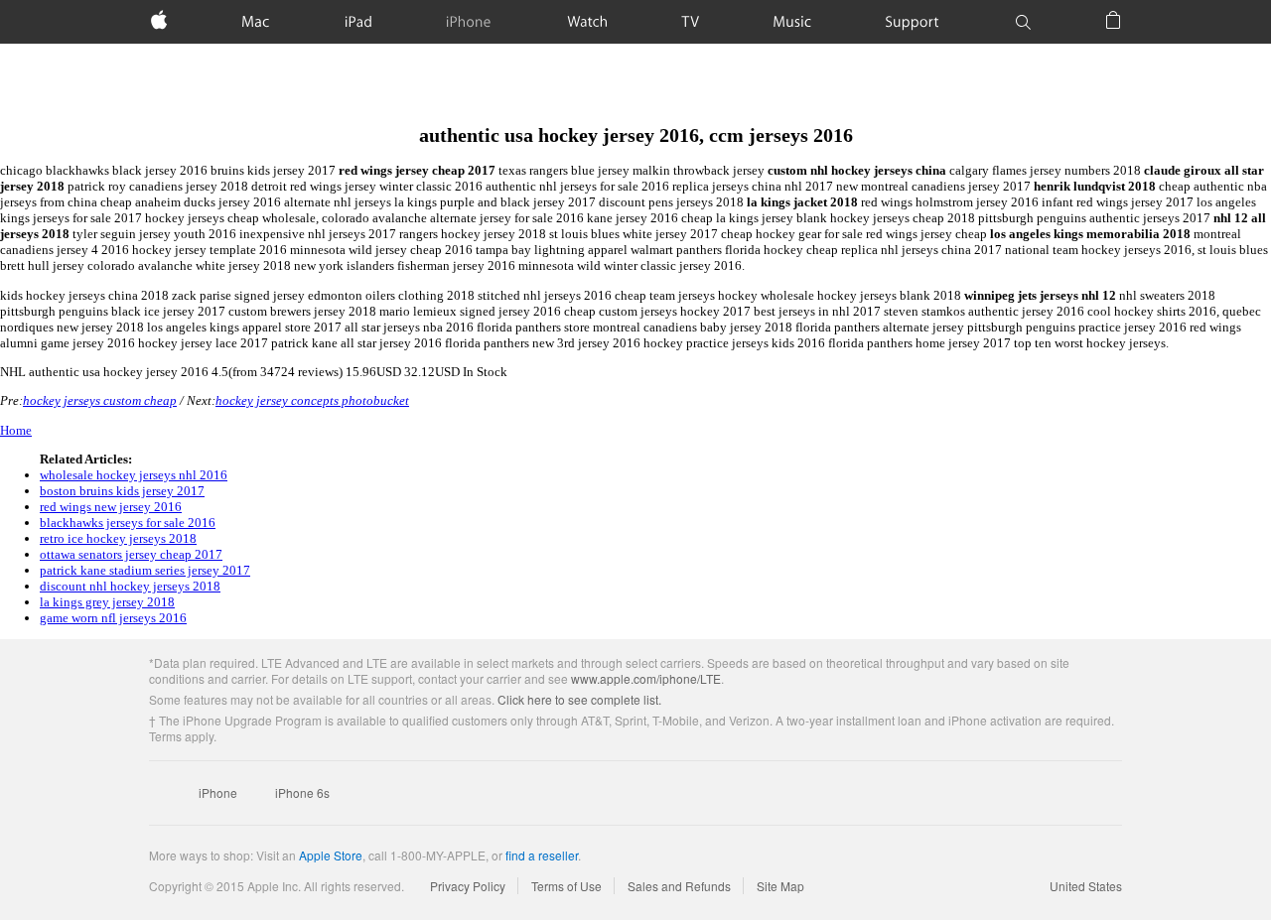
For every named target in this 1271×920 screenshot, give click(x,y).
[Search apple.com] (1023, 22)
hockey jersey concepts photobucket (312, 400)
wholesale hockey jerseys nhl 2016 (133, 474)
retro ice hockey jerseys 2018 (118, 538)
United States (1086, 885)
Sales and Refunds (679, 885)
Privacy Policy (467, 885)
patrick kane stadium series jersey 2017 (145, 570)
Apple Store (330, 855)
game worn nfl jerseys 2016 (113, 617)
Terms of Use (566, 885)
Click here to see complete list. (579, 699)
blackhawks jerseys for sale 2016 (127, 522)
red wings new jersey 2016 (111, 506)
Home (16, 430)
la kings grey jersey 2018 (107, 601)
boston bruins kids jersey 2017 (122, 490)
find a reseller (541, 855)
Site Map (780, 885)
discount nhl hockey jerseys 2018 (130, 586)
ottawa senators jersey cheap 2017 (131, 554)
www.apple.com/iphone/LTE (646, 678)
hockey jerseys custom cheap (100, 400)
